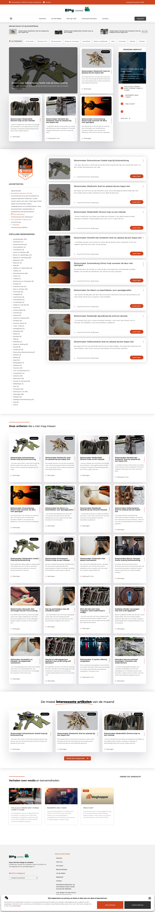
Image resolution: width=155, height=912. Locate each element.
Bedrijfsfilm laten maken (132, 96)
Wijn (15, 386)
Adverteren (17, 242)
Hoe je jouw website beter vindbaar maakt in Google (133, 88)
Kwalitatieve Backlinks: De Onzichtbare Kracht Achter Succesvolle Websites (65, 887)
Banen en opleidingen (21, 255)
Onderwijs (16, 349)
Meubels (16, 336)
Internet (16, 315)
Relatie (15, 357)
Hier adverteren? (19, 214)
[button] (150, 898)
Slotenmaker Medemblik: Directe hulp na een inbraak (23, 120)
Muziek (15, 347)
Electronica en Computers (22, 281)
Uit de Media (56, 19)
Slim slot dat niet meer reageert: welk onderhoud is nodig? (92, 610)
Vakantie (16, 376)
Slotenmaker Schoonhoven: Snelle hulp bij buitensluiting (39, 83)
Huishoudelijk (18, 310)
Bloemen (16, 263)
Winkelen (16, 389)
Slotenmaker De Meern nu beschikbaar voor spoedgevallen (102, 290)
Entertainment (18, 286)
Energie (16, 284)
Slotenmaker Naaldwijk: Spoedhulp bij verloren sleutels (100, 316)
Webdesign (17, 384)
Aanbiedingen (18, 239)
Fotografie (16, 294)
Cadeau (16, 271)
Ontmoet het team (89, 19)
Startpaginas (17, 362)
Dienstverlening (18, 273)
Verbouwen (17, 378)
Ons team (59, 865)
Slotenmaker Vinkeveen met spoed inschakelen (92, 559)
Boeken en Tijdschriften (21, 268)
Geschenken (17, 297)
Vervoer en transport (20, 381)
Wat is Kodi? (130, 104)
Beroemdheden (61, 869)
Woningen (16, 77)
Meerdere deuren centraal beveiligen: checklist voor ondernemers (126, 661)
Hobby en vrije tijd (19, 305)
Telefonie (16, 365)
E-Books (16, 278)
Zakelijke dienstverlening (22, 399)
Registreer (59, 877)
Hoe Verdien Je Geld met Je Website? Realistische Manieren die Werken (66, 895)
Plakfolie (16, 225)
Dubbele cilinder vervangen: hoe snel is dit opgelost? (127, 610)
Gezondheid (17, 299)
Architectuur (17, 249)
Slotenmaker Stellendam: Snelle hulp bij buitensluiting (25, 559)
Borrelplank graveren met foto (21, 193)
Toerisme (16, 368)
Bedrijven (16, 260)
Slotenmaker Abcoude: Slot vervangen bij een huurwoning (24, 610)
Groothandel (17, 302)
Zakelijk (16, 397)
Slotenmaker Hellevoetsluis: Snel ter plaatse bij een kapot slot (104, 342)
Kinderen (16, 320)
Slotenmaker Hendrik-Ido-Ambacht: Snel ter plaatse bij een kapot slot (58, 120)
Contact (105, 19)
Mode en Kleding (19, 344)
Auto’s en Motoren (19, 252)
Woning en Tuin (68, 99)
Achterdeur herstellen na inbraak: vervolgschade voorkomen (21, 661)
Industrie (16, 313)
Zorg (14, 402)
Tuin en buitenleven (20, 370)
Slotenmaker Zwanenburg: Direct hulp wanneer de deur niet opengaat (94, 120)
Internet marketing (20, 318)
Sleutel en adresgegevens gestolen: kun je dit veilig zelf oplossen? (58, 661)
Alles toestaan (110, 905)
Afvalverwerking (19, 244)
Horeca (15, 307)
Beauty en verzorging (20, 257)
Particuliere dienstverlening (23, 352)
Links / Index (17, 326)
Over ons (59, 862)
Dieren (15, 276)
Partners (42, 19)
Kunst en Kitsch (18, 323)
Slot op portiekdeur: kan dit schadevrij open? (57, 610)
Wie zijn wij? (71, 19)
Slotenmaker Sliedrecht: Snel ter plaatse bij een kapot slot (96, 72)
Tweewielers (17, 373)
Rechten (16, 355)
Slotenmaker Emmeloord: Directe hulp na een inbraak (57, 559)
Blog (14, 265)
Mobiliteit (16, 341)
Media (15, 334)
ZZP (14, 405)
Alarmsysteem (18, 247)
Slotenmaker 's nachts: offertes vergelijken (93, 660)
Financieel (16, 292)
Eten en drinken (19, 289)
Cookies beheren (138, 905)
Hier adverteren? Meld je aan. (21, 219)
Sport (15, 360)
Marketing (16, 331)
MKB (14, 339)
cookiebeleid (16, 906)
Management (18, 328)
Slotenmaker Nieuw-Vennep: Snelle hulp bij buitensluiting (127, 559)
